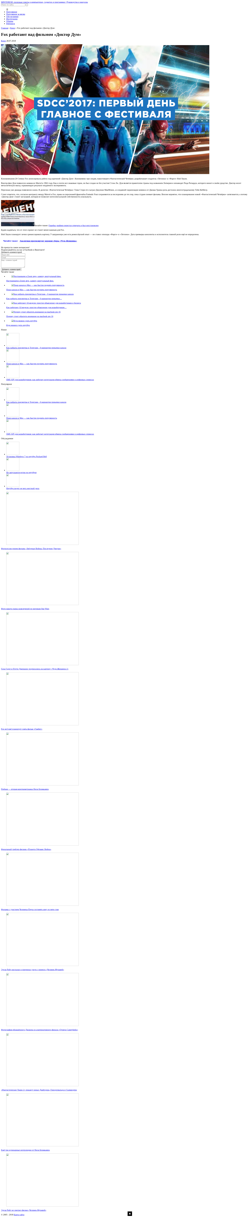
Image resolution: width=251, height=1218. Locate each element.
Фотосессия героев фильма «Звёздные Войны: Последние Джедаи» (31, 548)
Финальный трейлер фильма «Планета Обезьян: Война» (26, 849)
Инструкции (12, 19)
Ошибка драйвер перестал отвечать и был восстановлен (74, 225)
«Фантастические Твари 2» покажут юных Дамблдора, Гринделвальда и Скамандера (39, 1090)
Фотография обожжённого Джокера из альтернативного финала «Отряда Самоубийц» (39, 1030)
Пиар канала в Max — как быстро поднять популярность (31, 364)
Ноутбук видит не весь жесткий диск (22, 488)
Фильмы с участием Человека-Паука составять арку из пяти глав (30, 909)
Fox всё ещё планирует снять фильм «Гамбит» (21, 729)
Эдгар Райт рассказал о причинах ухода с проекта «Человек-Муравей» (32, 970)
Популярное (11, 12)
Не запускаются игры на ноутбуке (21, 472)
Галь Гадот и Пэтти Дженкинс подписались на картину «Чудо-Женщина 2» (35, 669)
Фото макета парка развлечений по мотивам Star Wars (25, 609)
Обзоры (9, 21)
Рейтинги (10, 23)
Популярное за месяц (15, 14)
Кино (12, 28)
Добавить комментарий (11, 269)
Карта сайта (19, 1215)
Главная (4, 28)
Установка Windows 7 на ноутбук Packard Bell (26, 456)
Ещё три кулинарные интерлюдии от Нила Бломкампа (25, 1150)
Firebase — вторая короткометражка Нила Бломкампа (25, 789)
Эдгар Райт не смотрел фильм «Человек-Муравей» (23, 1210)
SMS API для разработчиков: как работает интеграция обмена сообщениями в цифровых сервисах (50, 380)
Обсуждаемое (12, 16)
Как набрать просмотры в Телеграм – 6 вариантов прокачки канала (36, 348)
